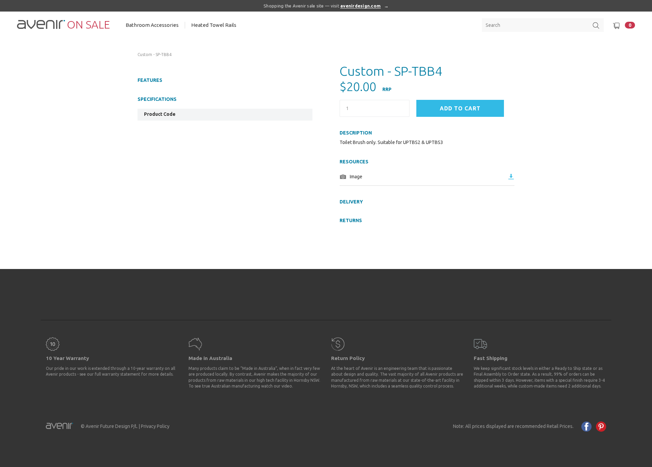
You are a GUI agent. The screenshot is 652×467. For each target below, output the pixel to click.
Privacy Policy (155, 426)
